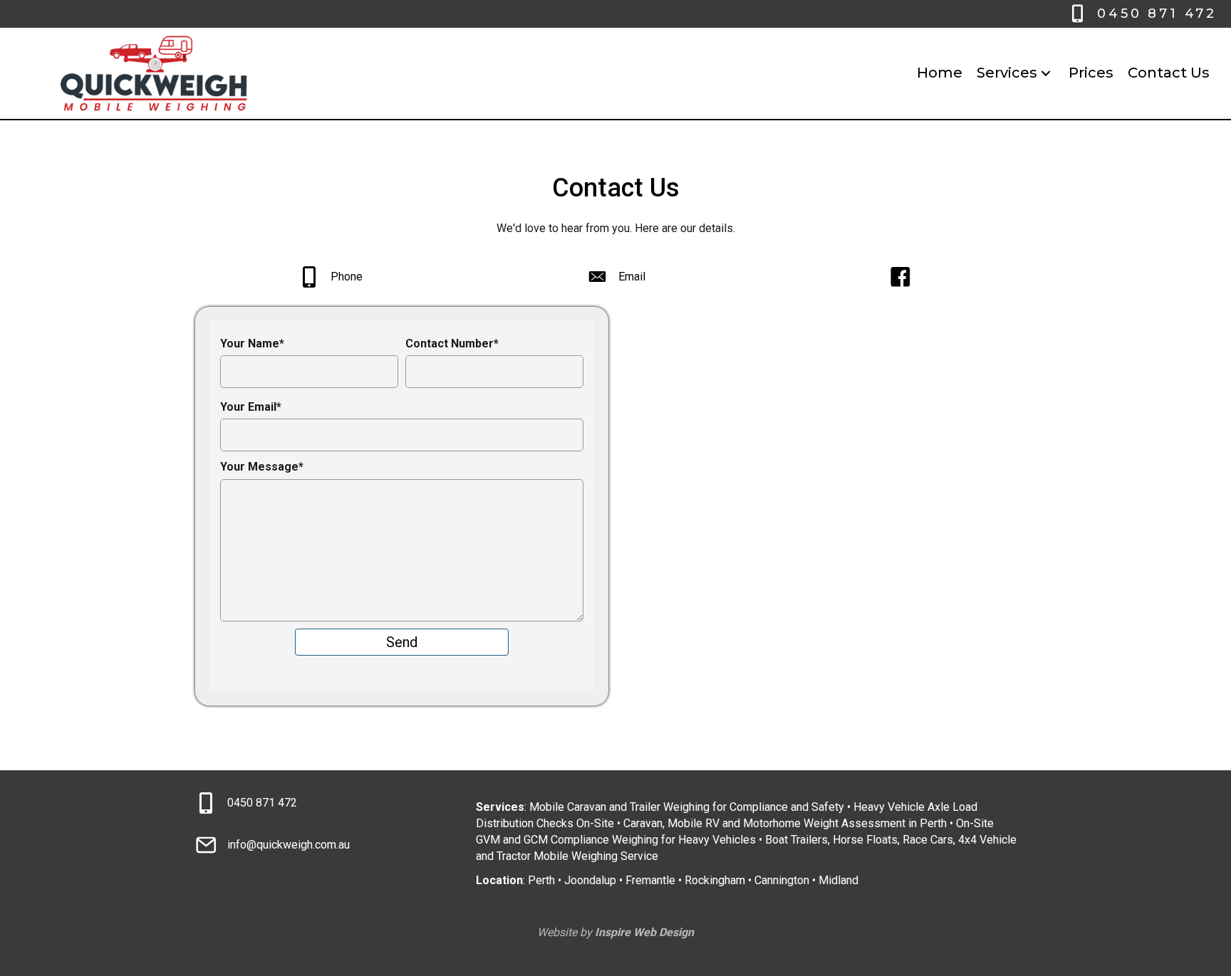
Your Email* (250, 407)
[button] (1045, 73)
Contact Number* (452, 343)
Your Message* (261, 466)
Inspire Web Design (644, 932)
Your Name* (252, 343)
